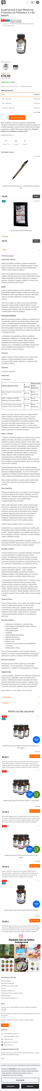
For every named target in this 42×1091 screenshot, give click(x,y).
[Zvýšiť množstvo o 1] (8, 116)
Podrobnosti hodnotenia (26, 24)
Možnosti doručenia (26, 86)
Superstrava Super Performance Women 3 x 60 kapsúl (21, 856)
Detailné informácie (6, 135)
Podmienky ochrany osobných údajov (12, 993)
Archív (5, 1025)
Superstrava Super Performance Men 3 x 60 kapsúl (21, 800)
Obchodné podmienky (7, 983)
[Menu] (38, 2)
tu (21, 1075)
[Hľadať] (27, 2)
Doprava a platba (6, 981)
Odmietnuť (10, 1086)
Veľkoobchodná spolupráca (9, 998)
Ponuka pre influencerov (8, 991)
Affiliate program (6, 996)
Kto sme (3, 988)
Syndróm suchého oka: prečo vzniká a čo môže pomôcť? (17, 1020)
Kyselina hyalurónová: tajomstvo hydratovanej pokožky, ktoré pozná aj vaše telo (21, 1014)
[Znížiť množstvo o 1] (8, 119)
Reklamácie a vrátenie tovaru (9, 986)
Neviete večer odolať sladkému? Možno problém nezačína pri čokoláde (19, 1008)
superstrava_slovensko (11, 1042)
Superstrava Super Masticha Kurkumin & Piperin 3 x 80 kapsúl (21, 747)
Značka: (9, 26)
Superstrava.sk (8, 1039)
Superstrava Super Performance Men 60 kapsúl (21, 910)
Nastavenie (20, 1080)
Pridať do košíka (18, 117)
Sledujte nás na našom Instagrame (21, 940)
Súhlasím (30, 1086)
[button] (21, 761)
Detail (36, 196)
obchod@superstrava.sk (11, 1034)
